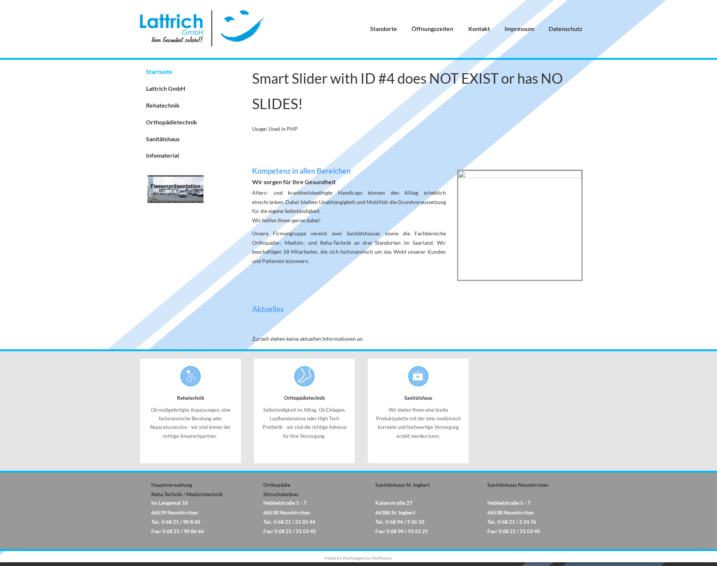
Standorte (383, 28)
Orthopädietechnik (171, 122)
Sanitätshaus (163, 138)
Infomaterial (162, 155)
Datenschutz (566, 28)
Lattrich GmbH (165, 88)
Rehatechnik (163, 105)
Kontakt (479, 28)
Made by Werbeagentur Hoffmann (358, 558)
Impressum (519, 28)
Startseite (159, 71)
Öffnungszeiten (432, 28)
